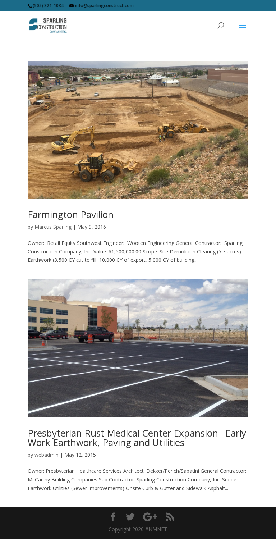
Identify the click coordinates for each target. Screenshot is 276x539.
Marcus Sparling (53, 226)
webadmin (46, 454)
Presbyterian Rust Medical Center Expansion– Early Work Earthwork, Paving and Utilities (137, 437)
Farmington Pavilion (71, 214)
